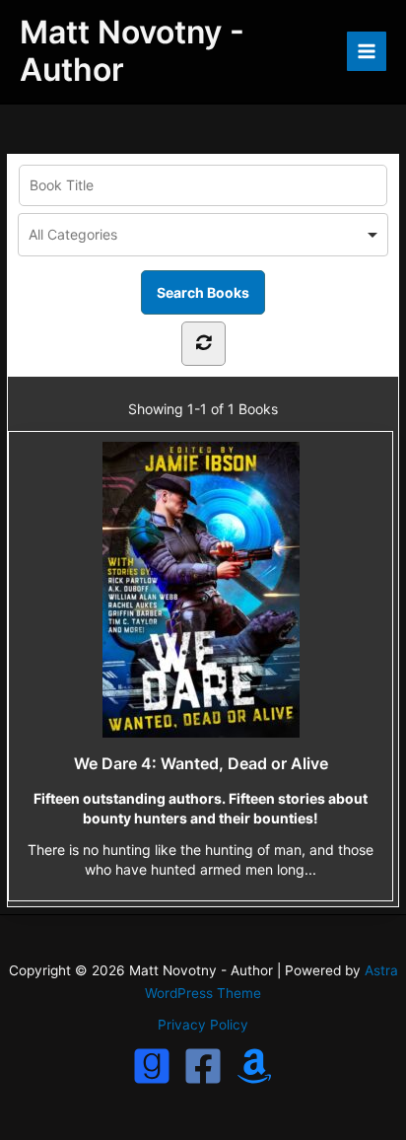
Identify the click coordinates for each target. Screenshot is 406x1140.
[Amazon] (254, 1066)
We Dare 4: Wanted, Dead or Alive (201, 763)
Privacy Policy (203, 1025)
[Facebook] (203, 1066)
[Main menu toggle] (367, 52)
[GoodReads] (151, 1066)
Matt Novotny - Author (132, 51)
